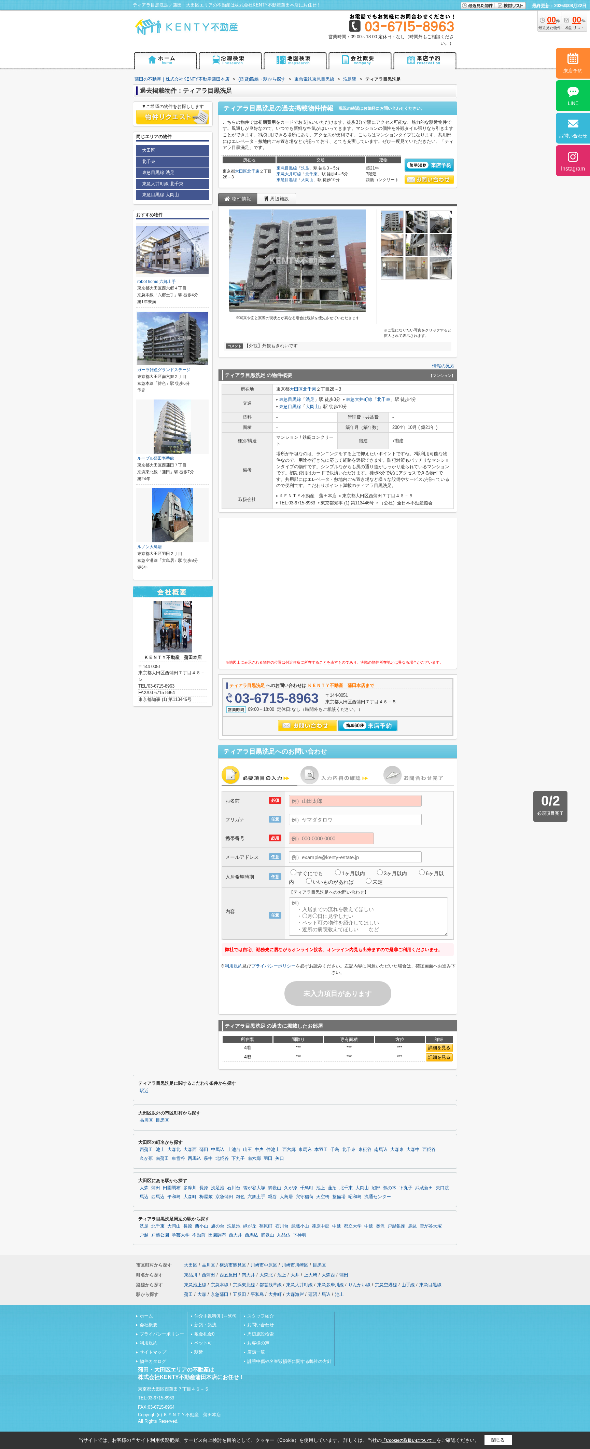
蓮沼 (332, 1188)
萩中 (208, 1158)
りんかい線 (359, 1284)
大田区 (241, 171)
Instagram (573, 169)
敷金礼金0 (204, 1334)
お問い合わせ (260, 1324)
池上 (160, 1149)
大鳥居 (286, 1196)
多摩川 (190, 1188)
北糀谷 (222, 1158)
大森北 (174, 1149)
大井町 (275, 1294)
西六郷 (289, 1149)
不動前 (199, 1235)
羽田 (268, 1158)
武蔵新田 (424, 1188)
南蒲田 (162, 1158)
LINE (573, 103)
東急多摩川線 (330, 1284)
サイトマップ (153, 1352)
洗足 (305, 168)
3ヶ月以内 (395, 873)
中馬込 (217, 1149)
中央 (259, 1149)
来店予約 (572, 70)
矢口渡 (442, 1188)
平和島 (174, 1196)
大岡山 (307, 179)
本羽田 (321, 1149)
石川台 (233, 1188)
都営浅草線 (270, 1284)
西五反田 (228, 1274)
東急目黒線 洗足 (158, 172)
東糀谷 (364, 1149)
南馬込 (381, 1149)
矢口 (279, 1158)
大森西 (190, 1149)
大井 (295, 1274)
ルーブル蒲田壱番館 (155, 458)
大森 (144, 1188)
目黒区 (162, 1120)
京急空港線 (386, 1284)
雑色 (240, 1196)
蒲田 (203, 1149)
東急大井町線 (289, 174)
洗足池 (217, 1188)
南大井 (248, 1274)
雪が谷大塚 (254, 1188)
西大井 (235, 1235)
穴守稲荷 (304, 1196)
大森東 (397, 1149)
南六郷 (254, 1158)
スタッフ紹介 (260, 1315)
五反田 (239, 1294)
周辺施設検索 (260, 1334)
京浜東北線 (244, 1284)
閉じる (498, 1440)
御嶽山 (274, 1188)
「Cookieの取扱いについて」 (409, 1440)
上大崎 (310, 1274)
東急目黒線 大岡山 (160, 194)
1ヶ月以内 (353, 873)
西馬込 (194, 1158)
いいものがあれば (333, 882)
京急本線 (219, 1284)
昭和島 (355, 1196)
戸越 (144, 1235)
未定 (378, 882)
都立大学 (353, 1226)
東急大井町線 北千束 (162, 183)
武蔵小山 (300, 1226)
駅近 (144, 1090)
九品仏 (283, 1235)
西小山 (201, 1226)
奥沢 (380, 1226)
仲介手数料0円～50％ (215, 1315)
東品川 (190, 1274)
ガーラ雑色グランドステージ (164, 369)
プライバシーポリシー (273, 966)
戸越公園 (160, 1235)
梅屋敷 (206, 1196)
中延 (336, 1226)
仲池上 (273, 1149)
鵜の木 (389, 1188)
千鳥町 (306, 1188)
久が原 (146, 1158)
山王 (247, 1149)
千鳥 (335, 1149)
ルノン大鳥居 (149, 546)
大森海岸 (295, 1294)
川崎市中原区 (264, 1265)
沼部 (375, 1188)
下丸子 (238, 1158)
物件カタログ (153, 1361)
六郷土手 (256, 1196)
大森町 (190, 1196)
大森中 (413, 1149)
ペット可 (203, 1342)
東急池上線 (195, 1284)
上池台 (233, 1149)
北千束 (253, 171)
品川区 (146, 1120)
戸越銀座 (396, 1226)
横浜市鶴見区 (233, 1265)
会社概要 (148, 1324)
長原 (203, 1188)
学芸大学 (180, 1235)
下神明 (299, 1235)
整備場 (339, 1196)
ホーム (146, 1315)
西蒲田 (146, 1149)
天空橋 (322, 1196)
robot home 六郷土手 (156, 281)
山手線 (408, 1284)
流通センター (377, 1196)
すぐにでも (310, 873)
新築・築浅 (205, 1324)
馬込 (144, 1196)
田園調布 (172, 1188)
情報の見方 (443, 365)
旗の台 (217, 1226)
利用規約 (233, 966)
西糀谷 (429, 1149)
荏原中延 (320, 1226)
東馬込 (305, 1149)
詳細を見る (439, 1047)
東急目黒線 (287, 168)
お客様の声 (258, 1342)
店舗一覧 (256, 1352)
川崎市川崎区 (295, 1265)
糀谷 (272, 1196)
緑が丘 (249, 1226)
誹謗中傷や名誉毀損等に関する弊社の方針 (289, 1361)
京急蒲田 (224, 1196)
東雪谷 (178, 1158)
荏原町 (265, 1226)
